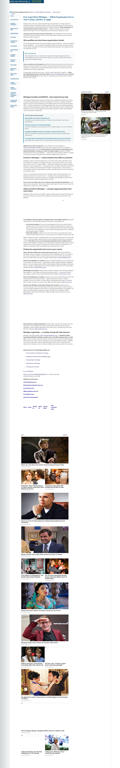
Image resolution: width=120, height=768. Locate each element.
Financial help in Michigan (33, 360)
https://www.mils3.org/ (41, 329)
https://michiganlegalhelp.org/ (59, 74)
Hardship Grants (15, 78)
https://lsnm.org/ (28, 293)
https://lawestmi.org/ (40, 267)
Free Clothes (14, 46)
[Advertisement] (43, 6)
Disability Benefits (13, 55)
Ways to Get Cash (14, 74)
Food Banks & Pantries (14, 41)
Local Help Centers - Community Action (13, 94)
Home (12, 16)
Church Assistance (13, 88)
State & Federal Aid (14, 50)
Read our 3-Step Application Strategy (40, 12)
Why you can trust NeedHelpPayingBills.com (35, 374)
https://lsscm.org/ (66, 282)
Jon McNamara (29, 371)
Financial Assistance (13, 24)
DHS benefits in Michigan (33, 363)
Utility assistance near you (30, 391)
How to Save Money (14, 106)
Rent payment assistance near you (33, 385)
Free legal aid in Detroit (32, 366)
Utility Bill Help (14, 33)
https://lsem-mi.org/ (64, 274)
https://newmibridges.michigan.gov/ (33, 147)
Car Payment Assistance (14, 101)
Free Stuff (13, 37)
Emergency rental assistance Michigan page (38, 356)
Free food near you (28, 388)
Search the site (14, 19)
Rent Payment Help (14, 29)
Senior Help (13, 65)
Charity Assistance (13, 83)
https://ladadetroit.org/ (64, 257)
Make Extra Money (13, 69)
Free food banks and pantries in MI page (37, 353)
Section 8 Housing (13, 60)
